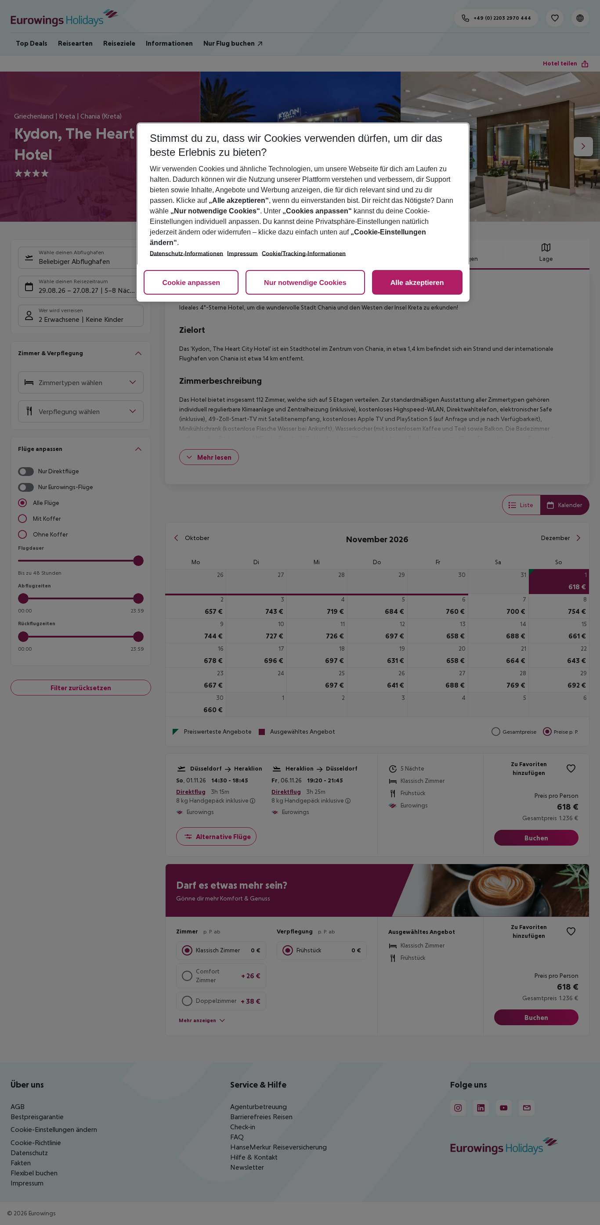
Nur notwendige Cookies (305, 283)
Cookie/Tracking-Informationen (304, 253)
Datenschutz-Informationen (186, 253)
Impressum (242, 253)
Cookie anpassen (191, 283)
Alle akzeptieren (417, 283)
